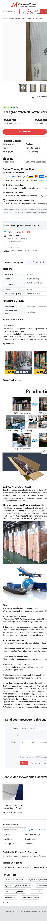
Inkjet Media (7, 839)
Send (24, 763)
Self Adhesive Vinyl (32, 834)
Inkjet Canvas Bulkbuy (30, 897)
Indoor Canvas (36, 891)
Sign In (6, 250)
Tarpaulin (29, 843)
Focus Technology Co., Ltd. (32, 911)
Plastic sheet (30, 839)
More (5, 902)
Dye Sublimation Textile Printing (17, 867)
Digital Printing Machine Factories (18, 885)
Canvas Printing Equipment (15, 891)
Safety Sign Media (9, 843)
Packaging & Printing (16, 18)
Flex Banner (7, 834)
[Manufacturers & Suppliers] (23, 4)
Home (5, 18)
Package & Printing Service (35, 18)
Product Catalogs (38, 829)
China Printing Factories (14, 879)
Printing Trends (10, 897)
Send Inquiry (24, 132)
